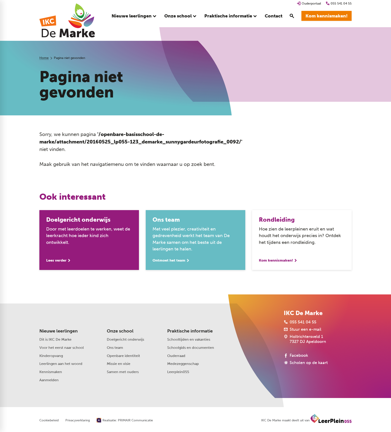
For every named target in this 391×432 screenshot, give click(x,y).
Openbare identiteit (123, 356)
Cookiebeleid (49, 420)
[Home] (67, 20)
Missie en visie (118, 364)
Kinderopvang (51, 356)
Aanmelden (49, 380)
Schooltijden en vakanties (188, 339)
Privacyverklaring (77, 420)
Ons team (115, 347)
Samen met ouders (123, 372)
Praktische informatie (190, 331)
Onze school (120, 331)
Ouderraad (176, 356)
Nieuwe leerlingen (58, 331)
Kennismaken (50, 372)
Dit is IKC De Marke (55, 339)
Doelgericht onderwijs (125, 339)
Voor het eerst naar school (61, 347)
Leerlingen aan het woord (60, 364)
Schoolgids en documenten (190, 347)
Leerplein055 (178, 372)
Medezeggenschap (183, 364)
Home (44, 58)
